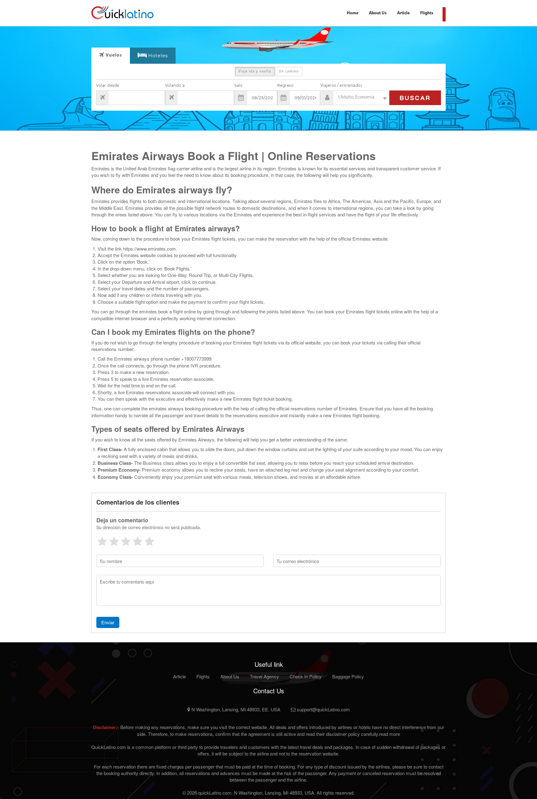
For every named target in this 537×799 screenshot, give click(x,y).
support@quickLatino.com (323, 709)
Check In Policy (306, 676)
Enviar (107, 622)
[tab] (153, 56)
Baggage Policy (348, 676)
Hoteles (158, 55)
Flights (426, 13)
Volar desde (107, 85)
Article (403, 13)
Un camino (289, 71)
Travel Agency (264, 676)
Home (352, 13)
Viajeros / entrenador (341, 85)
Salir (238, 85)
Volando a (175, 85)
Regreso (285, 85)
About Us (378, 13)
